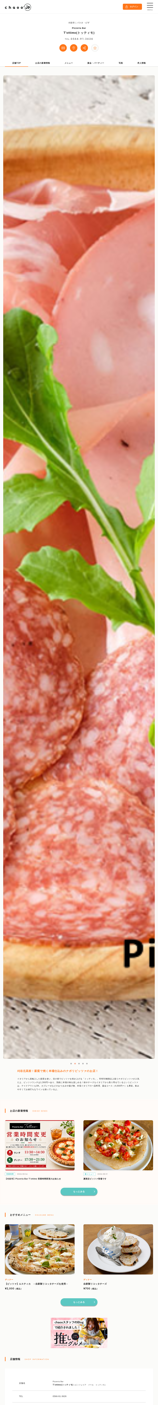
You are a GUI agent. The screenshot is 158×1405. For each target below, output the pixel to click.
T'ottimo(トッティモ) (79, 32)
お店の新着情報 (42, 63)
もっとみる (79, 1191)
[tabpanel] (79, 567)
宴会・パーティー (95, 63)
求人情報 (141, 63)
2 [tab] (75, 1063)
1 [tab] (71, 1063)
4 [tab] (83, 1063)
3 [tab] (79, 1063)
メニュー (69, 63)
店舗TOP (16, 63)
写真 (121, 63)
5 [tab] (87, 1063)
